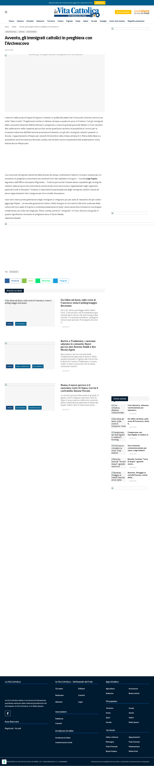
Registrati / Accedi (13, 728)
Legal (80, 702)
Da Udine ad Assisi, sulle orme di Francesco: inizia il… (138, 421)
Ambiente (109, 693)
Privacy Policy (115, 762)
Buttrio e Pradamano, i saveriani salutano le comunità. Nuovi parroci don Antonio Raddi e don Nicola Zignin (78, 345)
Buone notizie (134, 693)
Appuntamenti (134, 737)
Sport (108, 718)
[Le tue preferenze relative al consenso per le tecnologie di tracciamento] (4, 761)
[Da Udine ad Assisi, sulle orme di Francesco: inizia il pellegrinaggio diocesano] (30, 313)
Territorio (109, 708)
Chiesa (21, 31)
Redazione (59, 695)
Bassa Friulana (111, 751)
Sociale (109, 722)
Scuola (131, 708)
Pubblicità (59, 719)
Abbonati (99, 3)
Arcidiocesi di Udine (63, 738)
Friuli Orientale (23, 366)
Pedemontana (35, 408)
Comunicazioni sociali (63, 742)
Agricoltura (110, 689)
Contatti (81, 695)
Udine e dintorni (112, 737)
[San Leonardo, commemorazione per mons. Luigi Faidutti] (118, 449)
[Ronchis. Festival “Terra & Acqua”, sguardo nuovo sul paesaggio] (118, 463)
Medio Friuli (133, 751)
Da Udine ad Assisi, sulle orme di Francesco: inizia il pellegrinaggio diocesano (79, 303)
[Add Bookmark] (104, 50)
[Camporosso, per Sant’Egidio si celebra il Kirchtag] (118, 436)
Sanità (131, 713)
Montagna (110, 742)
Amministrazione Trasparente (139, 762)
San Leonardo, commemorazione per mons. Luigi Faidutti (137, 448)
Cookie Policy (125, 762)
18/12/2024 (9, 50)
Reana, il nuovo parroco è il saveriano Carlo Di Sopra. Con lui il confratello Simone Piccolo (79, 388)
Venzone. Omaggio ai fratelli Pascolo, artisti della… (137, 475)
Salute (131, 718)
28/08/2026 (65, 327)
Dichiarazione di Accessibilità (100, 762)
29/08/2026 (132, 413)
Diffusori (81, 689)
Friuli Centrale (134, 742)
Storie (108, 713)
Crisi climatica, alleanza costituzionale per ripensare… (138, 407)
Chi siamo (59, 689)
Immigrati (14, 272)
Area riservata (123, 12)
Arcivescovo (11, 31)
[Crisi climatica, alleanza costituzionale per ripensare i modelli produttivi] (118, 409)
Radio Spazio (134, 722)
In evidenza (31, 31)
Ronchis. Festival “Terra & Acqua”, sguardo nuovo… (138, 461)
